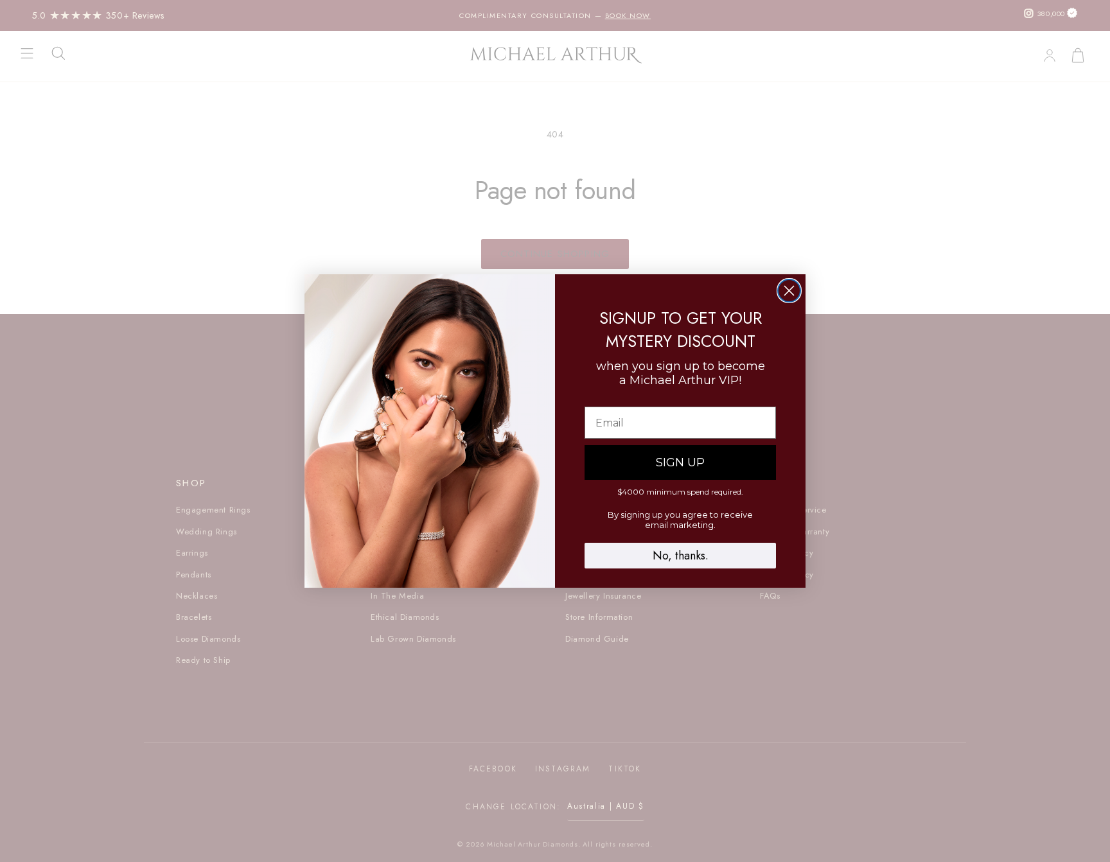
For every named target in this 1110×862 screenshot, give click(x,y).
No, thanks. (681, 555)
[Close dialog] (789, 290)
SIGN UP (680, 462)
